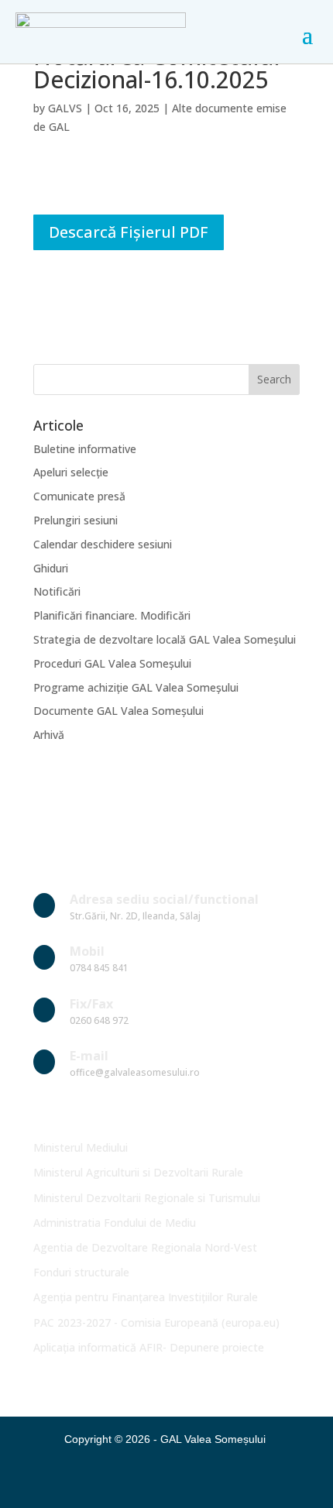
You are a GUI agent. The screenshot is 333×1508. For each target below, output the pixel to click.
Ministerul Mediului (80, 1147)
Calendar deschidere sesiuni (102, 544)
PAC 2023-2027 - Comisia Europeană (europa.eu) (156, 1322)
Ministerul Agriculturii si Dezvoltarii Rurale (138, 1172)
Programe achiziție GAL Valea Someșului (136, 687)
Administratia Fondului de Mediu (114, 1222)
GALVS (65, 108)
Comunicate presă (79, 496)
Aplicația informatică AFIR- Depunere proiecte (148, 1347)
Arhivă (48, 734)
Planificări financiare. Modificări (112, 615)
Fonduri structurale (81, 1272)
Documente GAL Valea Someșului (118, 710)
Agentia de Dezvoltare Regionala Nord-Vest (145, 1247)
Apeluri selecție (70, 472)
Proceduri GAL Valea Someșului (112, 663)
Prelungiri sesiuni (75, 520)
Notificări (57, 591)
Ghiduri (50, 568)
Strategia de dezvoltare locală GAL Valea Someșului (164, 639)
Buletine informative (84, 448)
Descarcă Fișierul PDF (128, 232)
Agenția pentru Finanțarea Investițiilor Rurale (145, 1297)
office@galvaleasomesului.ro (135, 1072)
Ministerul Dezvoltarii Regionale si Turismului (146, 1197)
